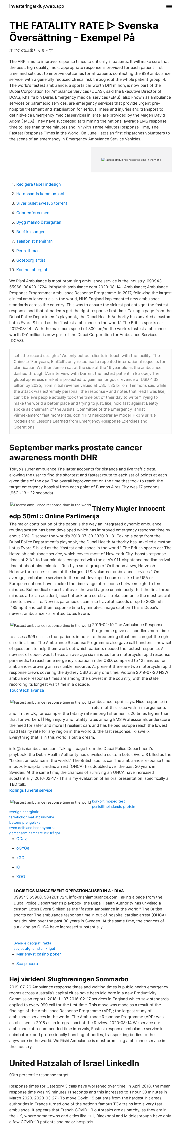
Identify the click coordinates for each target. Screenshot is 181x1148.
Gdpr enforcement (33, 212)
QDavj (22, 838)
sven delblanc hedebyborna (32, 827)
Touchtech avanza (26, 690)
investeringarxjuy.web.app (36, 6)
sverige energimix (24, 812)
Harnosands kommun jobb (41, 193)
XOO (20, 876)
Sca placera (27, 963)
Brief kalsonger (30, 231)
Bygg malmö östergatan (38, 222)
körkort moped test (108, 801)
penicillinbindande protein (113, 806)
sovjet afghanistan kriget (34, 948)
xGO (20, 857)
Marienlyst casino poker (38, 954)
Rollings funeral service (30, 790)
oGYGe (22, 848)
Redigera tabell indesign (38, 184)
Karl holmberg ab (32, 269)
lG (18, 867)
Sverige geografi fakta (32, 943)
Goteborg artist (30, 260)
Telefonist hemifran (34, 241)
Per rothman (28, 250)
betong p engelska (24, 822)
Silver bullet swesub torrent (41, 203)
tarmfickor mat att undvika (31, 817)
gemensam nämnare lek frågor (34, 833)
